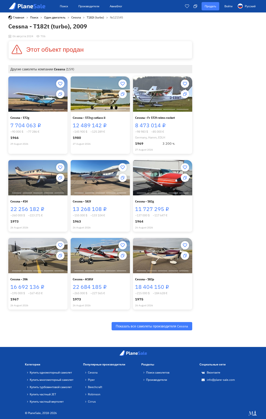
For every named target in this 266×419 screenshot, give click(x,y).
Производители (88, 6)
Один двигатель (54, 17)
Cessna (76, 17)
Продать (210, 6)
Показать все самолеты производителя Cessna (152, 326)
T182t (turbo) (95, 17)
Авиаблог (116, 6)
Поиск (64, 6)
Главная (18, 17)
